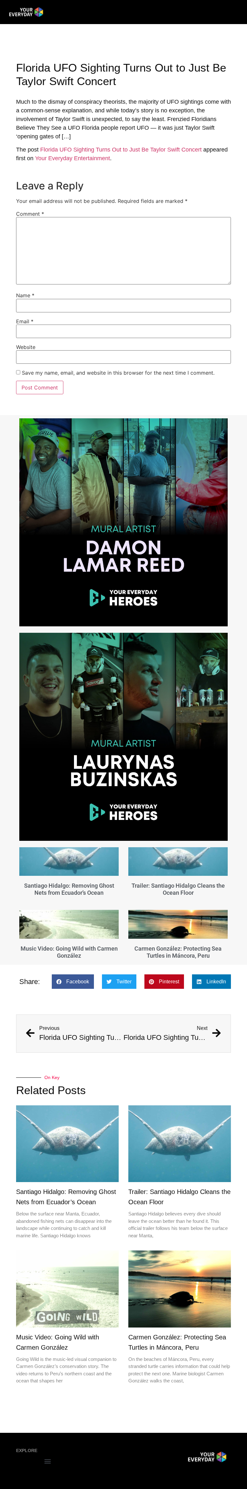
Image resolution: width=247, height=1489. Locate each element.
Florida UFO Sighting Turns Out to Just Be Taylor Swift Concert (121, 149)
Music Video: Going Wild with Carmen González (69, 952)
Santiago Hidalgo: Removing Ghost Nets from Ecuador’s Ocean (69, 889)
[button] (73, 981)
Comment (30, 213)
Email (24, 321)
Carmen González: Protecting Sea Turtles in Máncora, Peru (178, 952)
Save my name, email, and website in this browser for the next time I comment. (118, 372)
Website (25, 347)
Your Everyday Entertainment (72, 158)
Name (25, 295)
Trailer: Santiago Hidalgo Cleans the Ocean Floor (178, 889)
